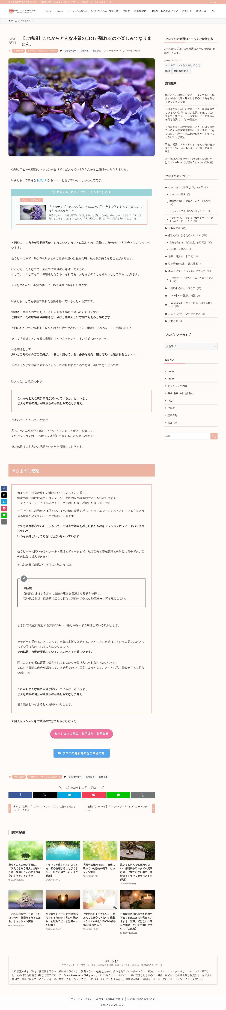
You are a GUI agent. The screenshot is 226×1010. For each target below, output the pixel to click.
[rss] (210, 2)
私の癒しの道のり (181, 249)
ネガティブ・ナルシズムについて (42, 51)
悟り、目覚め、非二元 (183, 256)
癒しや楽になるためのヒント (187, 235)
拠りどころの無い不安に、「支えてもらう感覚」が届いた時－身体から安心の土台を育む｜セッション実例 (190, 98)
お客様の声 (18, 51)
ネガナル (41, 180)
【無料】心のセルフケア (184, 288)
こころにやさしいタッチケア (186, 313)
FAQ (170, 400)
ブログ (171, 407)
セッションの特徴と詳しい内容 (188, 187)
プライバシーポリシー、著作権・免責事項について (97, 999)
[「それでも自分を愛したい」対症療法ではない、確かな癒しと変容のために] (22, 11)
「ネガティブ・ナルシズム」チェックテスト (191, 279)
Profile (171, 378)
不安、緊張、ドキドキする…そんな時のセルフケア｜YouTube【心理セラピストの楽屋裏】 (190, 148)
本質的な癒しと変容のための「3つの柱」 (191, 203)
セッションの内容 (177, 386)
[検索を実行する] (214, 436)
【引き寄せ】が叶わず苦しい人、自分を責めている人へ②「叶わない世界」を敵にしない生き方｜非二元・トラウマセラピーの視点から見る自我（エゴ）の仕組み (190, 114)
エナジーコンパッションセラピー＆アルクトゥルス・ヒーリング (191, 219)
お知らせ (175, 321)
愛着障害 (84, 51)
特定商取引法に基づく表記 (141, 999)
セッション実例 (180, 194)
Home (171, 371)
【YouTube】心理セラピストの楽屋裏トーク (190, 305)
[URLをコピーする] (143, 795)
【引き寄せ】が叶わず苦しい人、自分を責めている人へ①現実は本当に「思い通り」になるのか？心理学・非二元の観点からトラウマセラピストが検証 (190, 132)
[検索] (215, 2)
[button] (20, 795)
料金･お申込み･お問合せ (181, 393)
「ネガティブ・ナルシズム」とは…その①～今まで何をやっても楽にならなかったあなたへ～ (95, 208)
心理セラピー (70, 51)
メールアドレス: (173, 60)
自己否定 (97, 51)
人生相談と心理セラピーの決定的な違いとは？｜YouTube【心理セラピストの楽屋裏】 (190, 160)
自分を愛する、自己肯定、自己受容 (191, 242)
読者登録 (172, 415)
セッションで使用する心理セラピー (190, 211)
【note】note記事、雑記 (184, 295)
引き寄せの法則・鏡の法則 (185, 263)
